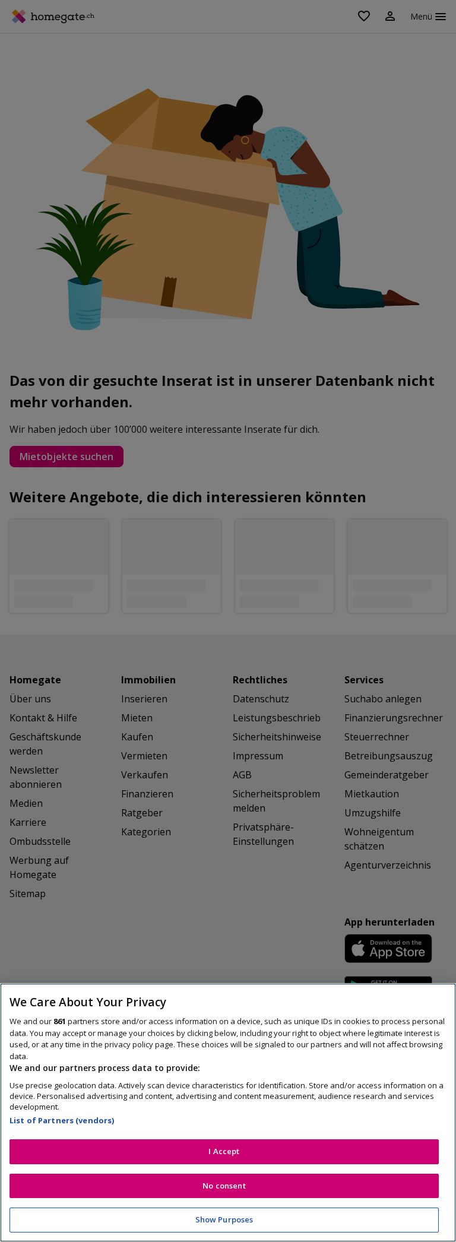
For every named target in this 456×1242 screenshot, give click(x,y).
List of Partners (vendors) (62, 1120)
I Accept (223, 1151)
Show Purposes (224, 1219)
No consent (223, 1185)
